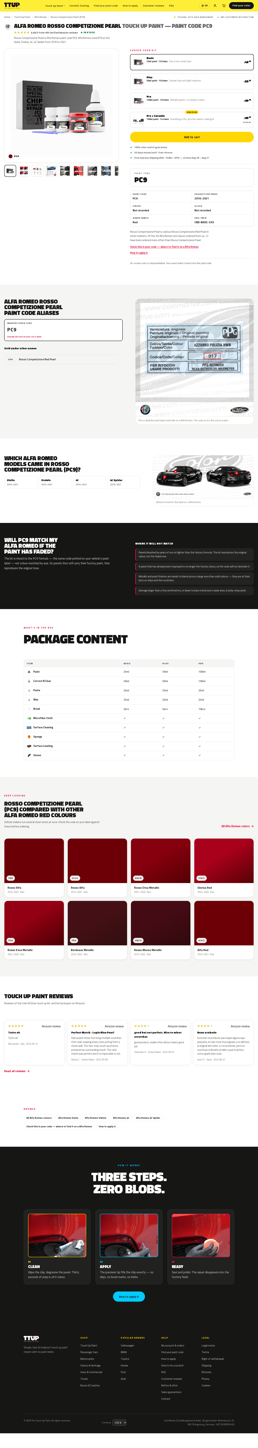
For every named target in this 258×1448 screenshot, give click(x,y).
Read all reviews (14, 1071)
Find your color (241, 5)
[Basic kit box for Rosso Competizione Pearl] (10, 171)
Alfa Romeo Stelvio (95, 1118)
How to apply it (139, 253)
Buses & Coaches (90, 1385)
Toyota (125, 1359)
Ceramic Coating (79, 5)
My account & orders (172, 1345)
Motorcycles (87, 1359)
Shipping (206, 1365)
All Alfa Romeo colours (39, 1118)
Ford (123, 1372)
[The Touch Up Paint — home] (12, 6)
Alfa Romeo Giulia (68, 1118)
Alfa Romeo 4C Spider (148, 1118)
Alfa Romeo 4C (121, 1118)
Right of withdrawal (213, 1359)
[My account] (215, 5)
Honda (124, 1365)
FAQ (171, 5)
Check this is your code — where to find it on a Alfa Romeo (164, 247)
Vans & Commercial (91, 1372)
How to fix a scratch (172, 1365)
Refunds (206, 1372)
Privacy (205, 1379)
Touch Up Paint (55, 6)
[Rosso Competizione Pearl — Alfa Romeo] (24, 171)
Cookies (206, 1385)
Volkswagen (127, 1345)
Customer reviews (153, 5)
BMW (124, 1352)
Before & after (169, 1385)
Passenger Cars (89, 1352)
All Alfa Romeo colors (235, 826)
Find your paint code (106, 5)
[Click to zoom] (61, 105)
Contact (165, 1399)
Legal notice (208, 1345)
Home (7, 17)
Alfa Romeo (40, 17)
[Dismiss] (43, 1437)
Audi (123, 1379)
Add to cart (192, 137)
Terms (205, 1352)
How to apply (130, 5)
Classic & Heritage (90, 1365)
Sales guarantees (171, 1392)
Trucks (84, 1379)
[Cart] (223, 5)
